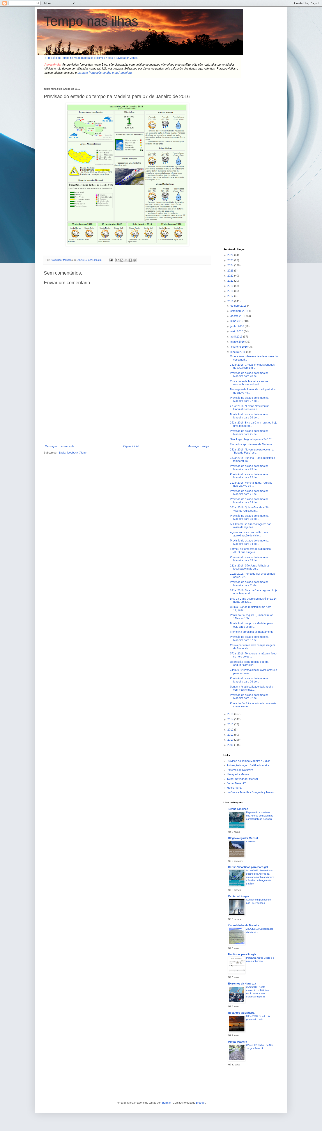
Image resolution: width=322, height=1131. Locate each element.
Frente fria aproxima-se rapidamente (251, 631)
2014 (230, 719)
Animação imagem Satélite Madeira (248, 765)
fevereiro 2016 (239, 346)
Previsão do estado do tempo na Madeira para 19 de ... (249, 501)
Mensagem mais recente (59, 446)
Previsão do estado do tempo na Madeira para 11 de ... (249, 584)
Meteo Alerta (234, 787)
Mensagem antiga (198, 446)
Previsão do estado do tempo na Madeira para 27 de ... (249, 399)
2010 (230, 739)
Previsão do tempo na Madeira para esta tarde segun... (251, 625)
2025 (230, 260)
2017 (230, 296)
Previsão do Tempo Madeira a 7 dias (248, 761)
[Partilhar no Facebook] (130, 260)
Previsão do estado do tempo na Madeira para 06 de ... (249, 680)
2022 (230, 275)
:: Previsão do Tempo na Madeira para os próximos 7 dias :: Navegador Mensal (91, 57)
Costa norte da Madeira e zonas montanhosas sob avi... (249, 383)
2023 (230, 270)
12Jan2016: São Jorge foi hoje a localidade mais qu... (249, 567)
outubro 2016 (238, 305)
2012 (230, 729)
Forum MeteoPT (236, 783)
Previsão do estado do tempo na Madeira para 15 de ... (249, 517)
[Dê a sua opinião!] (122, 260)
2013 (230, 724)
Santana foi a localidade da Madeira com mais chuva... (251, 688)
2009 (230, 745)
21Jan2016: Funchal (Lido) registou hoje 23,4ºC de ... (251, 484)
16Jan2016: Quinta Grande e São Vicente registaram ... (250, 509)
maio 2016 (237, 331)
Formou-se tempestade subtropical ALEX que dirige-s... (250, 550)
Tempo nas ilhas (91, 21)
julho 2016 (237, 321)
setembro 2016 (239, 311)
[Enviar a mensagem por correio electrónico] (110, 260)
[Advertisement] (127, 411)
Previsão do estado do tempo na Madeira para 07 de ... (249, 638)
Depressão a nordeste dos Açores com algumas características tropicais (259, 815)
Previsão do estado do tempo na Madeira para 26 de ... (249, 416)
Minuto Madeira (237, 1041)
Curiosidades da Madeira (243, 925)
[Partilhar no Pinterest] (134, 260)
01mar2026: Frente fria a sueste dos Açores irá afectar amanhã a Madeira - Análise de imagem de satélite (260, 877)
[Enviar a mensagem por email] (117, 260)
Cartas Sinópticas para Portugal (248, 867)
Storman (166, 1102)
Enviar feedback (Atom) (73, 452)
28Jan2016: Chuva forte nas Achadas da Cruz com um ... (252, 366)
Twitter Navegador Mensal (242, 779)
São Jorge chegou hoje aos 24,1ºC (251, 439)
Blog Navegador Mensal (243, 838)
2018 (230, 291)
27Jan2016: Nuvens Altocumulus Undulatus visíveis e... (249, 408)
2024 (230, 265)
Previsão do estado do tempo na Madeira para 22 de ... (249, 476)
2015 (230, 714)
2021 (230, 280)
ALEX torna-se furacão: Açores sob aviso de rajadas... (250, 526)
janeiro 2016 (238, 352)
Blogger (200, 1102)
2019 (230, 286)
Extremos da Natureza (240, 770)
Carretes (251, 841)
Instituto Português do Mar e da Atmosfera (105, 72)
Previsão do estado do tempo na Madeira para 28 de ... (249, 375)
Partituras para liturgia (242, 954)
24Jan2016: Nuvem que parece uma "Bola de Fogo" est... (252, 451)
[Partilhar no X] (126, 260)
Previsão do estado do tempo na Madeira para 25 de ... (249, 432)
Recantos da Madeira (241, 1012)
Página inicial (131, 446)
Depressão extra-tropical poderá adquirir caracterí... (249, 663)
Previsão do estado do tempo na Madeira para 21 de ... (249, 493)
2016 (230, 301)
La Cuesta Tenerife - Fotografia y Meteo (250, 792)
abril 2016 (236, 336)
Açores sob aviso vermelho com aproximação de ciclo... (249, 534)
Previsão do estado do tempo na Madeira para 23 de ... (249, 468)
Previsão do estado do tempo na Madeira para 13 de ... (249, 559)
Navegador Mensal (238, 774)
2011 (230, 734)
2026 (230, 255)
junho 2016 (237, 326)
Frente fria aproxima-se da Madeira (251, 444)
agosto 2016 (238, 316)
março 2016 (237, 341)
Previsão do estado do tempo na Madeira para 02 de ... (249, 696)
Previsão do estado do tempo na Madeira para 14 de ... (249, 542)
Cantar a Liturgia (238, 896)
